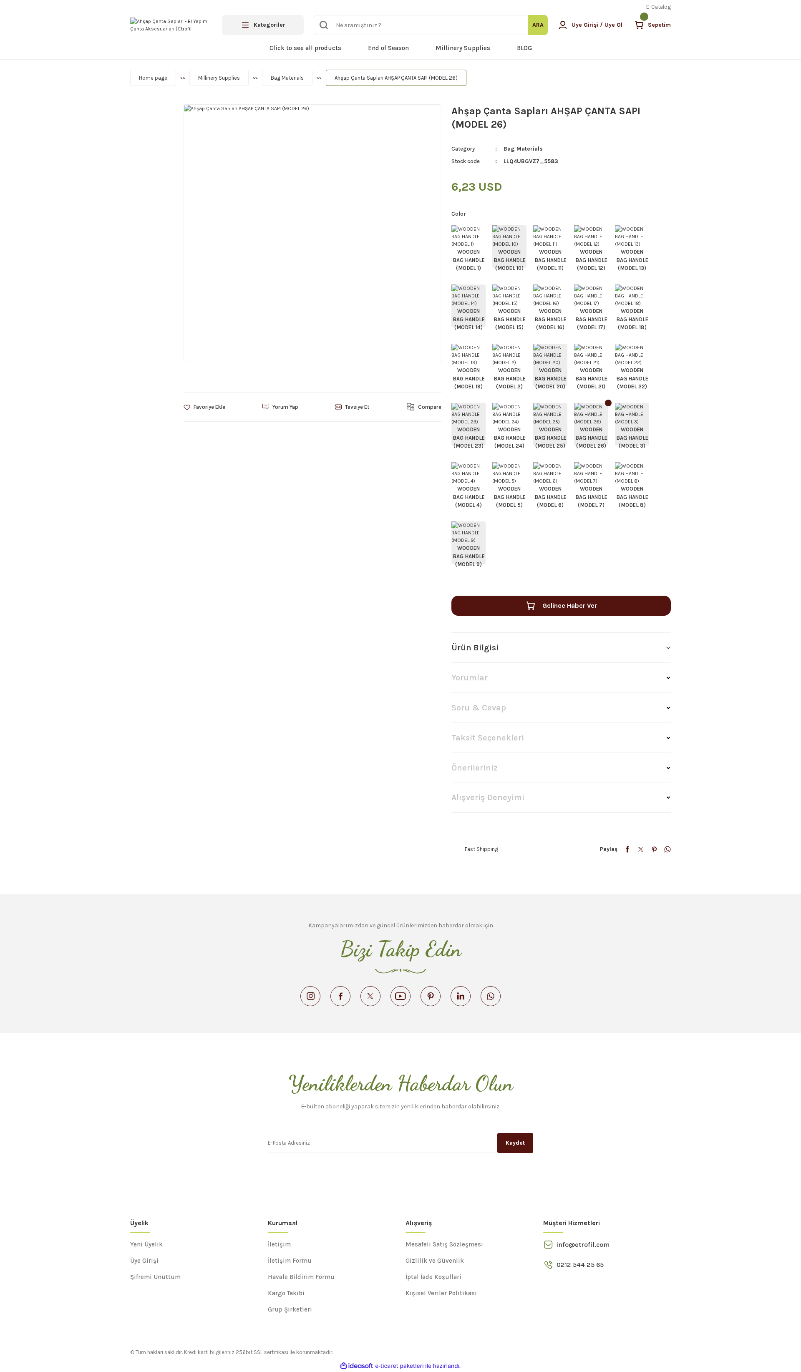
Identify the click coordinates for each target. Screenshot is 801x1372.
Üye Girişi (144, 1260)
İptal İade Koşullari (433, 1277)
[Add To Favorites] (204, 407)
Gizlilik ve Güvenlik (435, 1260)
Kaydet (515, 1142)
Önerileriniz (474, 768)
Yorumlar (469, 677)
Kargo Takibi (286, 1293)
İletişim (279, 1244)
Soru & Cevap (478, 707)
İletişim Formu (290, 1260)
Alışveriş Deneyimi (487, 797)
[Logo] (171, 25)
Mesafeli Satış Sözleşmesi (444, 1244)
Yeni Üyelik (146, 1244)
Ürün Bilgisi (475, 647)
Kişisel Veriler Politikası (441, 1293)
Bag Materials (523, 148)
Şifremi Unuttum (155, 1277)
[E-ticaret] (399, 1366)
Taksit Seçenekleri (487, 738)
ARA (538, 24)
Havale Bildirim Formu (301, 1277)
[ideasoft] (356, 1366)
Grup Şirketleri (290, 1309)
